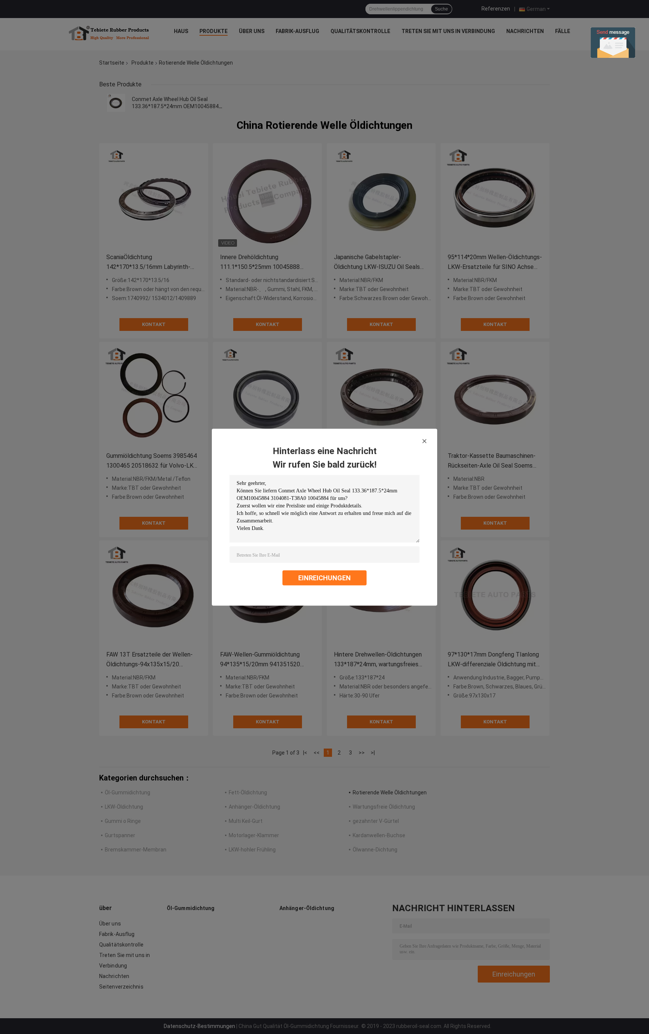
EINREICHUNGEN (324, 577)
